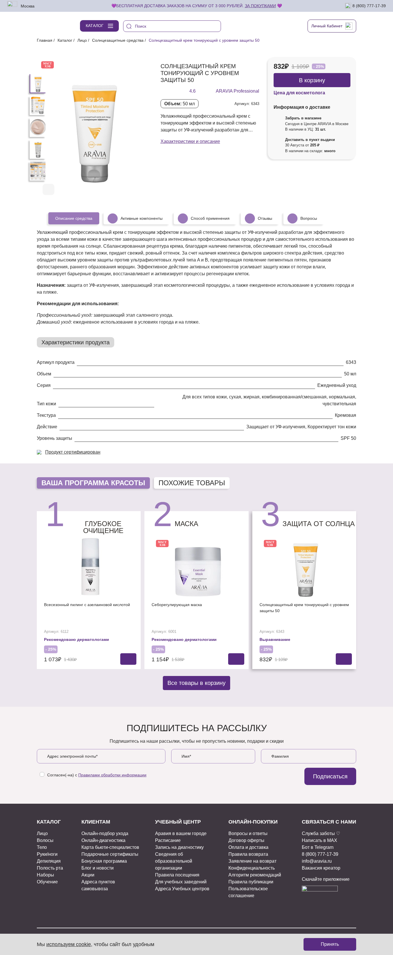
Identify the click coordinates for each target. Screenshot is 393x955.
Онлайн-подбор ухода (104, 833)
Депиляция (49, 861)
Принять (330, 944)
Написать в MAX (319, 840)
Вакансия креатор (321, 868)
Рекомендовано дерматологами (76, 639)
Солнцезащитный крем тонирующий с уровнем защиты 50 (304, 607)
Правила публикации (250, 881)
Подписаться (330, 776)
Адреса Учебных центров (182, 888)
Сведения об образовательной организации (173, 861)
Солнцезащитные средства (118, 40)
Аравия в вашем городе (181, 833)
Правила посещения (177, 874)
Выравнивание (275, 639)
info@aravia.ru (317, 861)
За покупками (260, 5)
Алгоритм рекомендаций (254, 874)
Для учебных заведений (181, 881)
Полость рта (50, 868)
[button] (128, 190)
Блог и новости (97, 868)
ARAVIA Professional (237, 91)
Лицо (82, 40)
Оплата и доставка (248, 847)
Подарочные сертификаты (109, 854)
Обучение (47, 881)
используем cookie (68, 944)
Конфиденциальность (251, 868)
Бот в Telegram (317, 847)
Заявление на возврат (252, 861)
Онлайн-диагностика (103, 840)
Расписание (168, 840)
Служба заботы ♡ (321, 833)
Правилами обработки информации (112, 775)
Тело (42, 847)
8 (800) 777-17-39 (368, 5)
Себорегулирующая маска (177, 604)
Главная (44, 40)
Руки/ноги (47, 854)
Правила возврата (248, 854)
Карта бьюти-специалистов (110, 847)
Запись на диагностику (179, 847)
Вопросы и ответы (248, 833)
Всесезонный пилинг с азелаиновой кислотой (87, 604)
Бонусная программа (104, 861)
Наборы (45, 874)
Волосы (45, 840)
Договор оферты (246, 840)
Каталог (65, 40)
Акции (87, 874)
